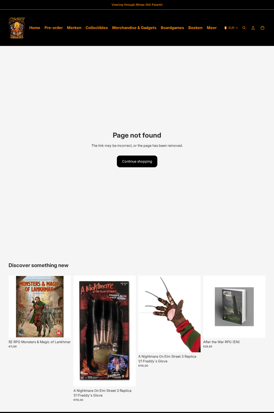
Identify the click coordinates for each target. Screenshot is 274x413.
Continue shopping (137, 161)
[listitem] (212, 28)
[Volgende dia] (129, 331)
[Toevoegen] (64, 331)
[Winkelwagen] (262, 27)
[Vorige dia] (79, 331)
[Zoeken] (244, 27)
